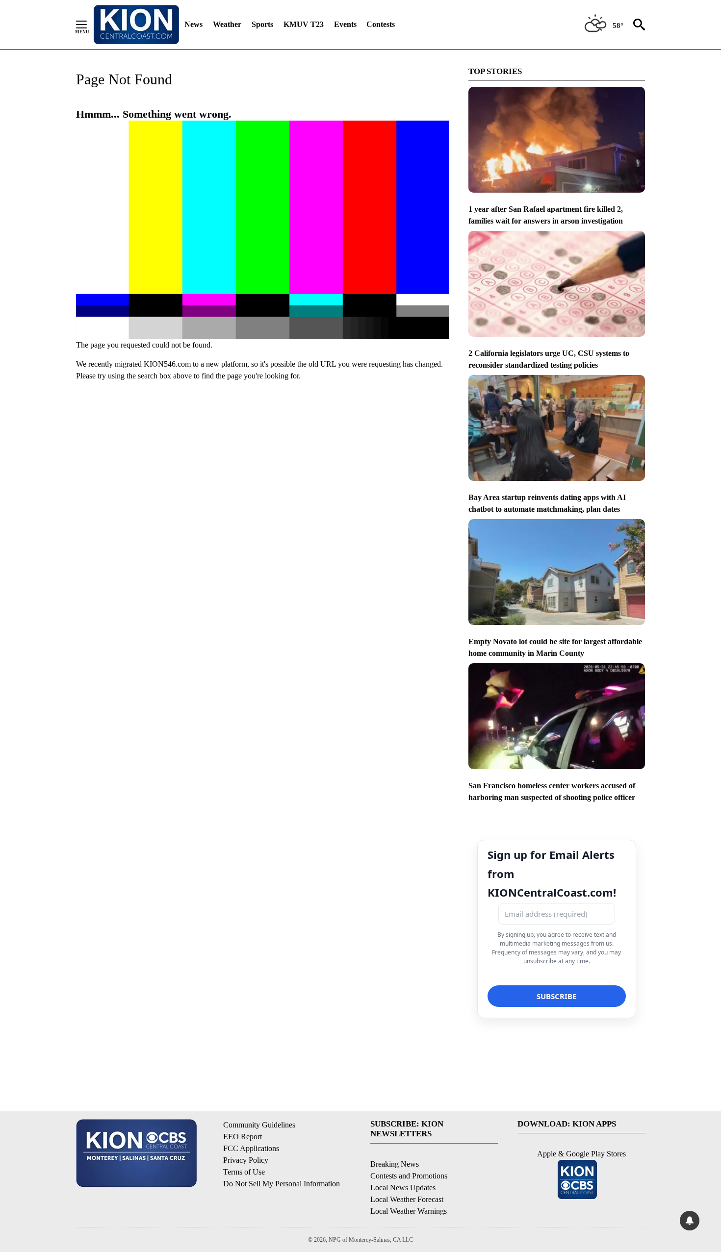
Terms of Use (244, 1172)
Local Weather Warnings (408, 1211)
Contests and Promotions (408, 1176)
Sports (262, 24)
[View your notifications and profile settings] (689, 1220)
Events (345, 24)
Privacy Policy (245, 1160)
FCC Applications (251, 1148)
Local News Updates (403, 1187)
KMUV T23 (303, 24)
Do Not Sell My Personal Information (281, 1183)
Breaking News (394, 1164)
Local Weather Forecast (406, 1199)
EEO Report (242, 1136)
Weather (227, 24)
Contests (380, 24)
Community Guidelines (259, 1125)
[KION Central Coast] (136, 24)
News (193, 24)
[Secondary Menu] (89, 24)
